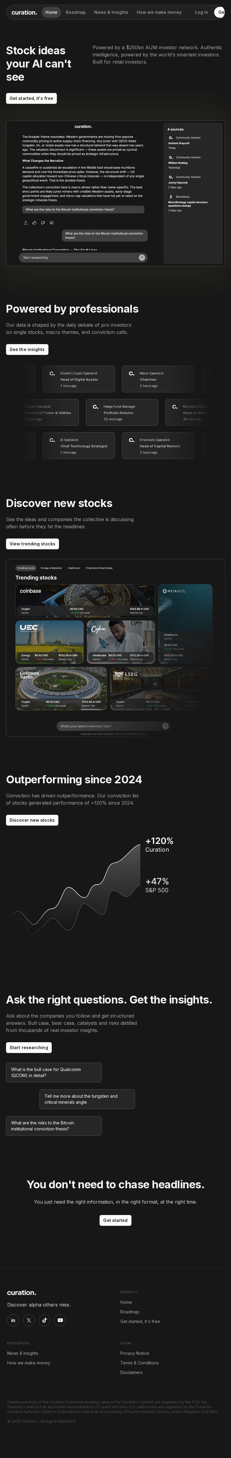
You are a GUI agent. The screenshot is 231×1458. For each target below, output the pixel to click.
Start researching (29, 1047)
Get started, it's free (31, 98)
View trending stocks (32, 543)
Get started (115, 1220)
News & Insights (111, 12)
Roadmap (76, 12)
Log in (201, 12)
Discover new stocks (32, 820)
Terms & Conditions (139, 1362)
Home (51, 12)
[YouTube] (60, 1320)
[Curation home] (24, 12)
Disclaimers (131, 1372)
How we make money (159, 12)
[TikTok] (44, 1320)
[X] (29, 1320)
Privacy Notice (134, 1353)
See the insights (27, 349)
